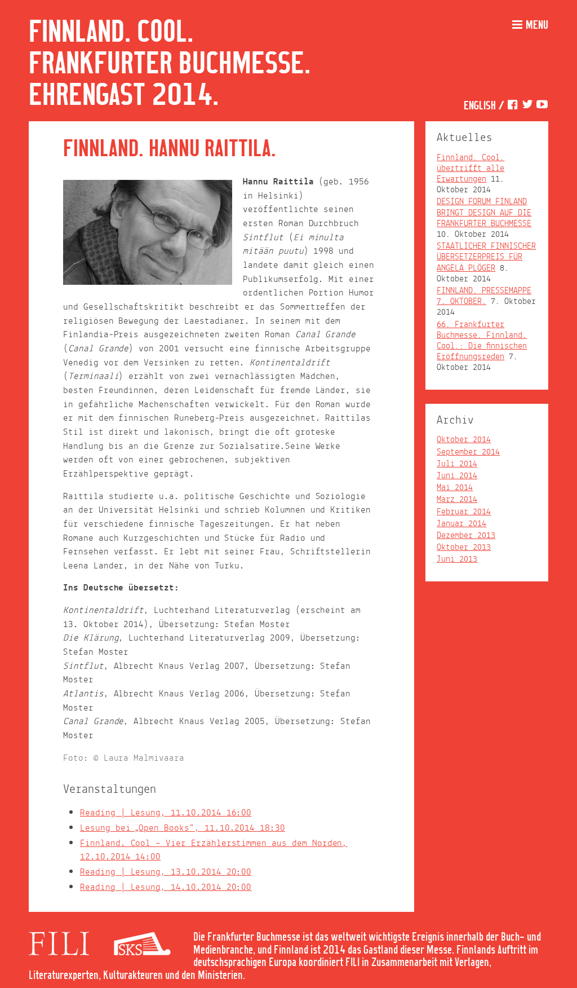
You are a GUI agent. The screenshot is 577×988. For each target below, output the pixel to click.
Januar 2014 (461, 524)
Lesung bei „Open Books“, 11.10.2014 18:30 (182, 828)
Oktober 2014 (464, 440)
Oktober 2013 (464, 547)
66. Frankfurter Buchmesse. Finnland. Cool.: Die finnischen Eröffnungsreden (482, 341)
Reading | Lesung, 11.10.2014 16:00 (165, 813)
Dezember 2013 (466, 536)
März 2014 (457, 500)
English (480, 106)
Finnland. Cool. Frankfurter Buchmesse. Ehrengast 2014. (169, 64)
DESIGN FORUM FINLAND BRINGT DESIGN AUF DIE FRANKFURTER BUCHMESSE (484, 212)
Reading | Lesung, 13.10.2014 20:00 (165, 872)
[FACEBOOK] (513, 106)
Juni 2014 (457, 476)
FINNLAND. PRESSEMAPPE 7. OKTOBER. (484, 296)
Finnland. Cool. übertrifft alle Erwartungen (470, 168)
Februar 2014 (464, 512)
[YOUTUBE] (542, 106)
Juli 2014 (457, 464)
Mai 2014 (455, 488)
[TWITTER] (527, 106)
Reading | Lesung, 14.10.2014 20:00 (165, 887)
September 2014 (468, 452)
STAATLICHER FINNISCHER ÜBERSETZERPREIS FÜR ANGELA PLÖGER (486, 257)
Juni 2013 (457, 559)
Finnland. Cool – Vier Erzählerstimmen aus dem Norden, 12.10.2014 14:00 (213, 850)
